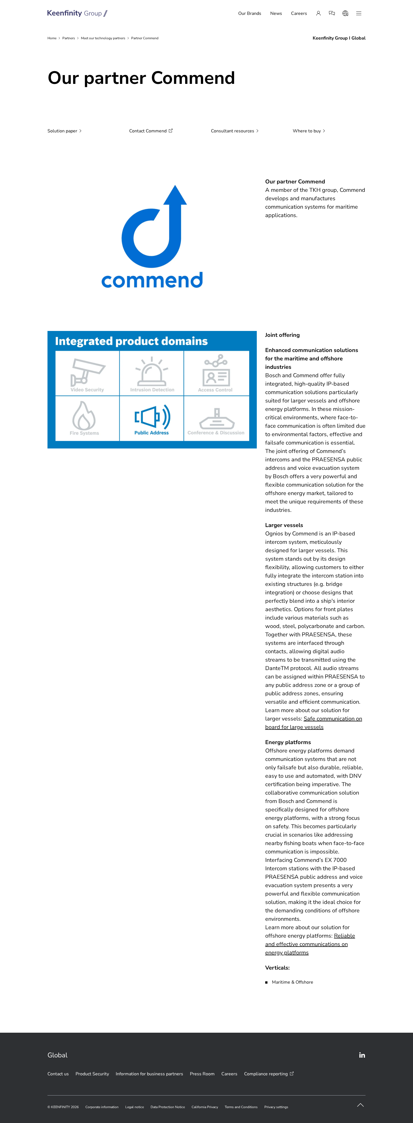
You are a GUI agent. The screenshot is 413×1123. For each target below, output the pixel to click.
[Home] (77, 13)
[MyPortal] (318, 13)
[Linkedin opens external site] (362, 1055)
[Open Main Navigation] (359, 13)
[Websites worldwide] (345, 13)
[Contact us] (332, 13)
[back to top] (360, 1105)
